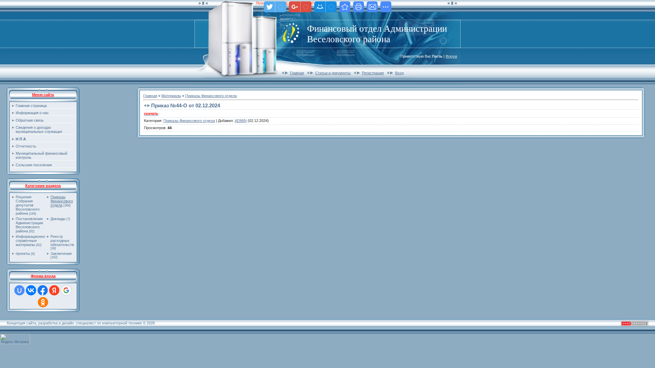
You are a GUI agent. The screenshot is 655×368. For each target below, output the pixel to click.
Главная (297, 73)
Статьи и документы (333, 73)
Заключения (61, 253)
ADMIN (241, 121)
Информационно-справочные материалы (31, 240)
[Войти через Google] (66, 290)
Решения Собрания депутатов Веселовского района (28, 205)
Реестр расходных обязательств (62, 240)
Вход (399, 73)
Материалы (171, 96)
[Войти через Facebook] (43, 290)
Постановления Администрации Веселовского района (29, 225)
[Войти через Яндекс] (54, 290)
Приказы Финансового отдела (61, 201)
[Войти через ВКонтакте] (31, 290)
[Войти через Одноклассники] (43, 302)
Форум (451, 56)
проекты (23, 253)
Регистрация (373, 73)
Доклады (58, 219)
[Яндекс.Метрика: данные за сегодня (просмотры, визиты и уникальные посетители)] (15, 339)
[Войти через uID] (19, 290)
